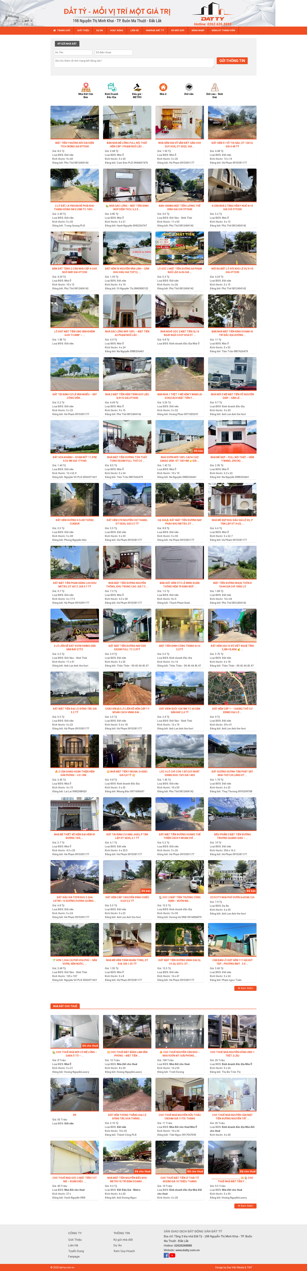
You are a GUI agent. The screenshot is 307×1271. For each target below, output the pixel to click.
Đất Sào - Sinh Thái (180, 217)
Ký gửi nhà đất (123, 1239)
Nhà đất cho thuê (127, 1064)
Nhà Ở (120, 155)
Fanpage (74, 1256)
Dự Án (225, 905)
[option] (89, 90)
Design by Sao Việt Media (229, 1267)
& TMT (248, 1267)
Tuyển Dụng (76, 1251)
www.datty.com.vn (188, 1250)
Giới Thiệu (75, 1239)
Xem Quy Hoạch (124, 1251)
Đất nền (69, 155)
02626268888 (183, 1245)
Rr (74, 1115)
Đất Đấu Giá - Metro (129, 1189)
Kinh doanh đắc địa (180, 343)
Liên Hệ (73, 1245)
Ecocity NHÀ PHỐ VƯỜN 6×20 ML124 (232, 897)
